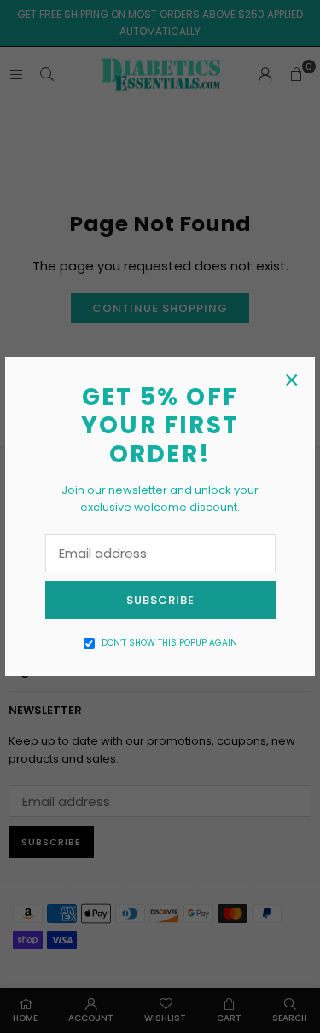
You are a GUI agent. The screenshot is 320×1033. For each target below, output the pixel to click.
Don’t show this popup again (169, 642)
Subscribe (160, 600)
